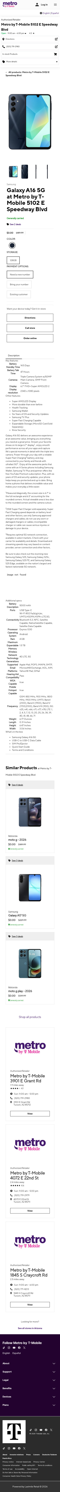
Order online (30, 338)
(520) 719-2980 (22, 1098)
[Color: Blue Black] (12, 245)
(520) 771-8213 (21, 1289)
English (46, 13)
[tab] (14, 355)
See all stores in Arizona (30, 1328)
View (30, 1113)
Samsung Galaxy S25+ (38, 557)
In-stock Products (9, 54)
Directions (30, 317)
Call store (30, 328)
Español (55, 13)
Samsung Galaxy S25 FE (18, 560)
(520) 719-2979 (21, 1195)
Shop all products (30, 1017)
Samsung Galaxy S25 (16, 557)
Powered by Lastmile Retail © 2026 (30, 1486)
